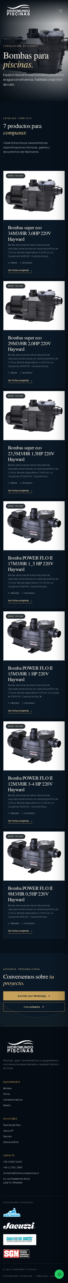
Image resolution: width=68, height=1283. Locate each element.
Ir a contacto (32, 1007)
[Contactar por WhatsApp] (59, 1274)
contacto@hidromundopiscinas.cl (21, 1173)
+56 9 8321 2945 (12, 1161)
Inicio (7, 38)
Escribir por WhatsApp (32, 996)
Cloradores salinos (12, 1099)
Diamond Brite (11, 1142)
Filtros (6, 1094)
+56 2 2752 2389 (12, 1167)
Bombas (7, 1088)
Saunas (7, 1136)
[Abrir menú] (61, 11)
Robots (7, 1105)
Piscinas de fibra (12, 1125)
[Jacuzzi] (19, 1225)
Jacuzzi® (8, 1130)
